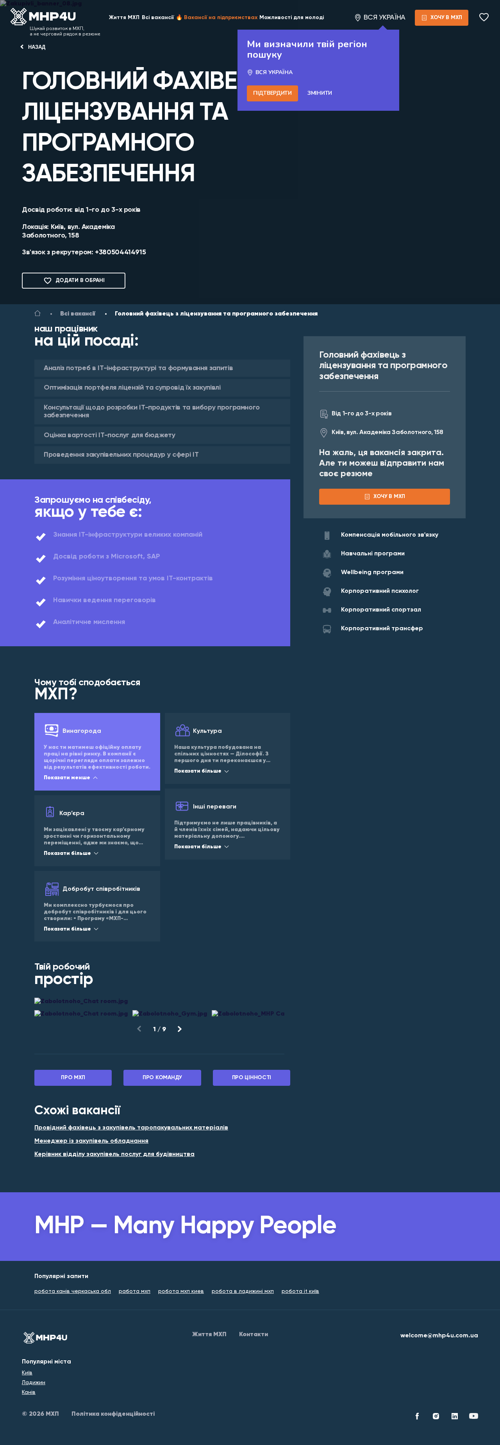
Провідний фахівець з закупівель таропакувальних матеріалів (131, 1128)
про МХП (73, 1077)
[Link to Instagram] (436, 1417)
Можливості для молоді (291, 17)
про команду (162, 1077)
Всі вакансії (158, 17)
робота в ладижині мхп (243, 1291)
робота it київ (300, 1291)
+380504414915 (120, 252)
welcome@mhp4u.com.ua (439, 1336)
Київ (27, 1373)
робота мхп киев (181, 1291)
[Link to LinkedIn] (454, 1417)
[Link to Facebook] (417, 1417)
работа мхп (134, 1291)
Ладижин (33, 1382)
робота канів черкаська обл (72, 1291)
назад (36, 47)
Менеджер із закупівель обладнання (91, 1141)
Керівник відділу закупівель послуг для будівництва (114, 1154)
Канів (29, 1392)
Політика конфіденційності (113, 1414)
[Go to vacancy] (37, 315)
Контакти (253, 1335)
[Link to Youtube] (473, 1417)
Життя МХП (124, 17)
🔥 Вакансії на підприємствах (216, 17)
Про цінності (251, 1077)
